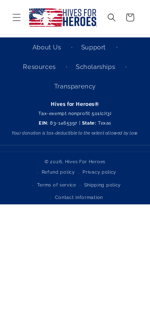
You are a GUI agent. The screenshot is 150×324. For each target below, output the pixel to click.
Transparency (75, 86)
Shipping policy (102, 185)
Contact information (79, 197)
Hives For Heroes (85, 161)
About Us (47, 47)
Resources (40, 67)
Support (94, 47)
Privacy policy (99, 172)
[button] (17, 17)
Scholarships (96, 67)
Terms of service (56, 185)
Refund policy (58, 172)
